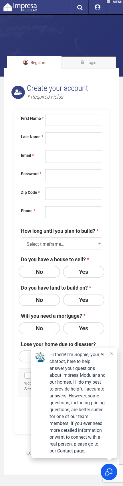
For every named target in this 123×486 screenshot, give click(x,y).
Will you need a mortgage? (53, 316)
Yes (83, 271)
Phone (28, 210)
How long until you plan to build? (60, 231)
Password (31, 173)
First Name (31, 118)
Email (27, 155)
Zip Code (30, 192)
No (39, 271)
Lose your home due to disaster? (58, 344)
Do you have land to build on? (56, 288)
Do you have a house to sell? (55, 259)
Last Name (31, 136)
